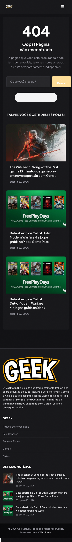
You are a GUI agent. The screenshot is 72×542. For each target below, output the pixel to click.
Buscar (61, 83)
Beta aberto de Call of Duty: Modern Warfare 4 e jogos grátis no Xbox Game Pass (30, 237)
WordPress (45, 532)
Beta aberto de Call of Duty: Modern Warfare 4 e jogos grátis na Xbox (27, 303)
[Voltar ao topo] (0, 540)
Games (7, 448)
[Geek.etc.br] (9, 6)
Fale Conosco (10, 433)
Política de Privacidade (16, 426)
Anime (6, 455)
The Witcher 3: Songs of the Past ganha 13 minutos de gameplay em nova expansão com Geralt (34, 171)
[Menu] (62, 6)
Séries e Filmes (11, 441)
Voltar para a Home (37, 97)
